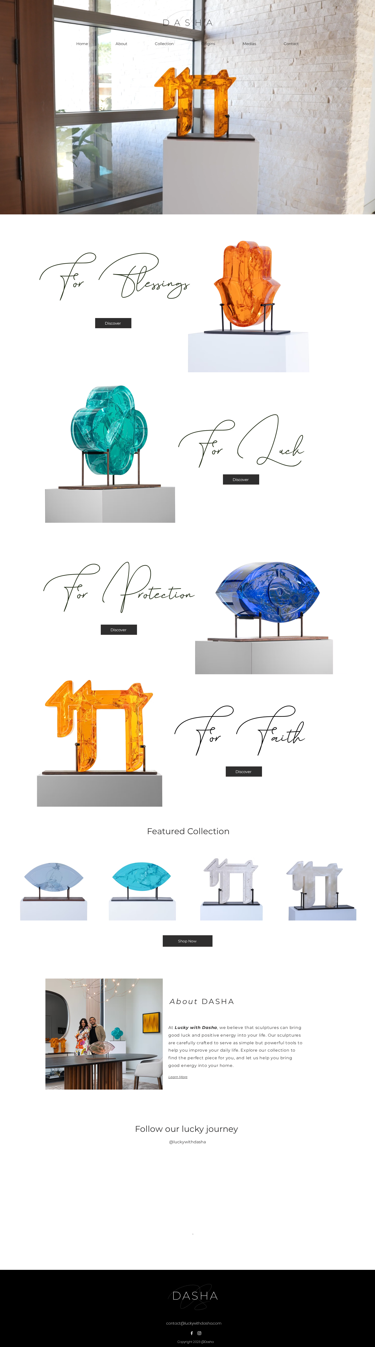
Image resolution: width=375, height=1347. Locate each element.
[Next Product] (367, 882)
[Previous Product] (8, 882)
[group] (187, 882)
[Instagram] (199, 1303)
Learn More (178, 1077)
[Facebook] (192, 1303)
